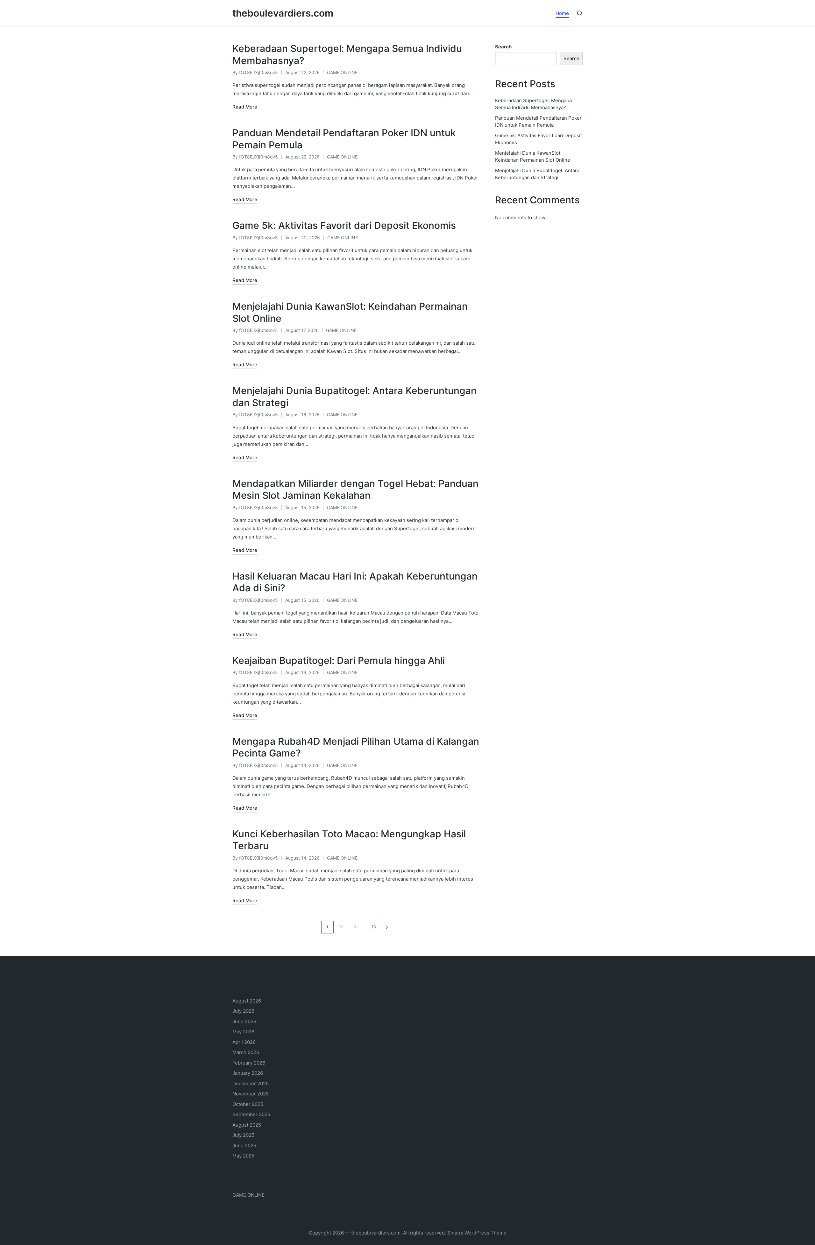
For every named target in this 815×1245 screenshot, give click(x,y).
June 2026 (244, 1021)
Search (503, 47)
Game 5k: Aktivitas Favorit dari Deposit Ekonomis (344, 225)
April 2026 (244, 1042)
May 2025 (243, 1156)
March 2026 (245, 1052)
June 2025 (244, 1146)
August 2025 (246, 1125)
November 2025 (250, 1094)
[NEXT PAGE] (386, 927)
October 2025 (247, 1104)
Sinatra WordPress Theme (477, 1233)
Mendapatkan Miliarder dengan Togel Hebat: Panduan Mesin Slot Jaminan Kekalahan (355, 489)
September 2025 (251, 1114)
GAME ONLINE (342, 72)
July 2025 (243, 1135)
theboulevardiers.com (282, 13)
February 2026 (248, 1063)
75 (373, 927)
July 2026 (243, 1011)
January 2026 (247, 1073)
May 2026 (243, 1032)
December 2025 (250, 1083)
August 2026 (246, 1001)
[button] (388, 927)
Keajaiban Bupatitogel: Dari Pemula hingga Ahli (338, 660)
